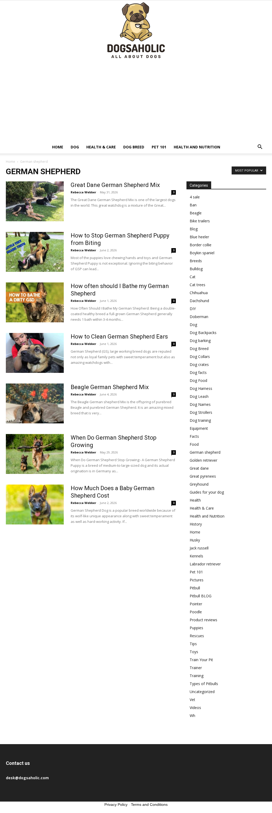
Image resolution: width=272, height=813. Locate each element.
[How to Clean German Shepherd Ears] (35, 353)
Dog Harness (201, 388)
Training (196, 675)
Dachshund (199, 300)
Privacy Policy (116, 804)
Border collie (200, 244)
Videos (195, 707)
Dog (75, 146)
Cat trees (197, 284)
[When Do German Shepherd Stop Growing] (35, 454)
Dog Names (200, 404)
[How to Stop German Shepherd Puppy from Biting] (35, 252)
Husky (195, 540)
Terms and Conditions (149, 804)
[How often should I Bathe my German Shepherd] (35, 302)
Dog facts (198, 372)
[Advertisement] (136, 101)
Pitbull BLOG (200, 595)
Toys (194, 651)
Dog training (200, 420)
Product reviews (203, 619)
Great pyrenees (203, 476)
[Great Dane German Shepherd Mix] (35, 201)
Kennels (196, 555)
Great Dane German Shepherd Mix (115, 185)
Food (194, 444)
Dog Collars (200, 356)
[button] (259, 147)
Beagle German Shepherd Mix (110, 387)
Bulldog (196, 268)
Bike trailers (200, 220)
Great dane (199, 468)
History (196, 524)
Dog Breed (133, 146)
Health (195, 500)
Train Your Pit (201, 659)
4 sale (195, 196)
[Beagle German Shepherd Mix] (35, 403)
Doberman (199, 316)
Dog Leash (199, 396)
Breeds (196, 260)
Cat (193, 276)
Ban (193, 204)
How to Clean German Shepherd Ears (119, 336)
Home (57, 146)
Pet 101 (159, 146)
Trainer (196, 667)
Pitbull (195, 587)
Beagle (196, 212)
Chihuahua (199, 292)
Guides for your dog (207, 492)
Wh (192, 715)
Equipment (199, 428)
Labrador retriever (205, 563)
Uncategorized (202, 691)
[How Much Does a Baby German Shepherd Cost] (35, 504)
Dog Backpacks (203, 332)
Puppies (196, 627)
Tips (193, 643)
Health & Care (101, 146)
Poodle (196, 611)
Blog (194, 228)
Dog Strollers (201, 412)
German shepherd (205, 452)
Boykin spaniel (202, 252)
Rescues (197, 635)
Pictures (196, 579)
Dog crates (199, 364)
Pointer (196, 603)
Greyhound (199, 484)
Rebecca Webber (83, 192)
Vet (192, 699)
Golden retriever (203, 460)
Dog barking (200, 340)
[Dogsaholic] (136, 31)
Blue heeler (199, 236)
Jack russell (199, 548)
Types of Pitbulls (204, 683)
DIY (193, 308)
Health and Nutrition (197, 146)
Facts (194, 436)
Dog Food (198, 380)
